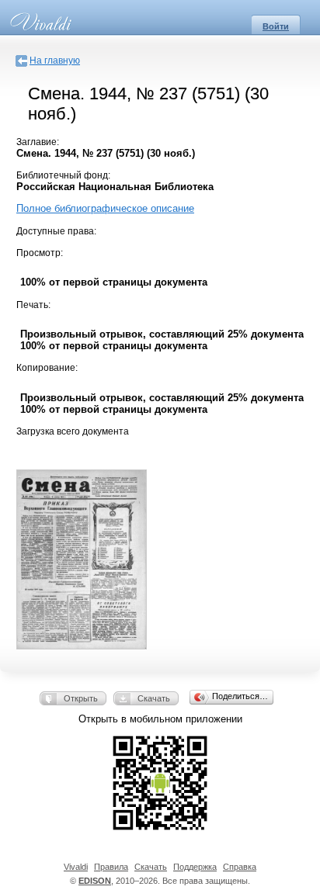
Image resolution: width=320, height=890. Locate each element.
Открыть (81, 698)
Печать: (33, 305)
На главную (55, 60)
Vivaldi (76, 866)
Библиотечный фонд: (63, 175)
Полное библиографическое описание (105, 208)
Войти (276, 26)
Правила (111, 866)
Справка (239, 866)
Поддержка (195, 866)
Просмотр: (39, 253)
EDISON (94, 880)
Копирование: (47, 367)
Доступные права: (56, 231)
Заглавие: (37, 142)
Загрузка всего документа (72, 431)
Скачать (153, 698)
